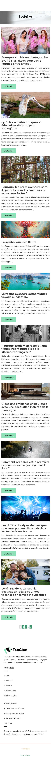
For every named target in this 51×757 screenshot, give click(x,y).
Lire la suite (9, 86)
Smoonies (25, 749)
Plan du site (25, 755)
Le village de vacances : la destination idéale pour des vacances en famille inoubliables (23, 591)
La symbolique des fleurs (18, 242)
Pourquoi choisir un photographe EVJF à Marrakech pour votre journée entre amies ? (24, 60)
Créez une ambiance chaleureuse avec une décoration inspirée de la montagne (25, 407)
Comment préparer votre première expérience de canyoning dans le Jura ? (25, 465)
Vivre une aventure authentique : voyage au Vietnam (24, 295)
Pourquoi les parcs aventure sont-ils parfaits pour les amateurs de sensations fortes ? (24, 190)
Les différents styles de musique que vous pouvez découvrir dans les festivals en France (24, 528)
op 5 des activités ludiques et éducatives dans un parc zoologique (21, 125)
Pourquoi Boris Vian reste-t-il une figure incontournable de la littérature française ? (24, 349)
